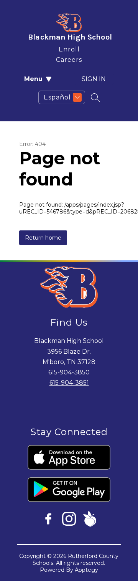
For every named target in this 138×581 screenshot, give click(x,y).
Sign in (94, 79)
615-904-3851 (69, 382)
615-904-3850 (69, 372)
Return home (43, 237)
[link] (69, 48)
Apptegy (86, 569)
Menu (33, 79)
